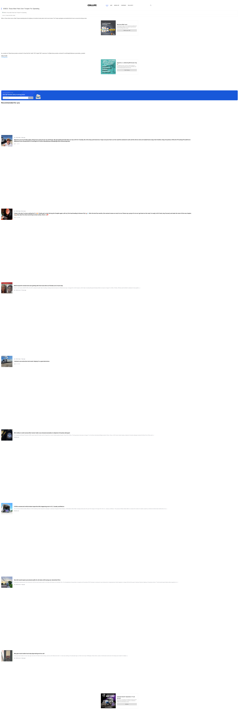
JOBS (111, 5)
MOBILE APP (116, 5)
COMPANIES (123, 5)
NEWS (107, 5)
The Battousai (4, 57)
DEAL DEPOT (130, 5)
